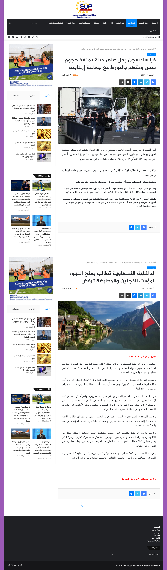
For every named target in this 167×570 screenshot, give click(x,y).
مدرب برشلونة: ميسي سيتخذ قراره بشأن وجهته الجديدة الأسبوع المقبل (23, 121)
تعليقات (15, 95)
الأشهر (47, 95)
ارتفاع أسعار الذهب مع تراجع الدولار (24, 132)
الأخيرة (32, 95)
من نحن (157, 533)
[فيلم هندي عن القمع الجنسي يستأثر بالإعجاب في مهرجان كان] (44, 109)
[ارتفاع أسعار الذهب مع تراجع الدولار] (44, 134)
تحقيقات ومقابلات (56, 23)
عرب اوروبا (142, 49)
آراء (112, 23)
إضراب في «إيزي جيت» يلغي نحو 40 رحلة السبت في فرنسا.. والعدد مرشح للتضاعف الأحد (21, 234)
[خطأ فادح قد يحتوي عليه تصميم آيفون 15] (44, 157)
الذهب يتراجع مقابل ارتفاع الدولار (24, 144)
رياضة (105, 23)
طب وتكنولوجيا (84, 23)
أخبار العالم (120, 23)
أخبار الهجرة (154, 31)
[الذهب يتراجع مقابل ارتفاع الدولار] (44, 146)
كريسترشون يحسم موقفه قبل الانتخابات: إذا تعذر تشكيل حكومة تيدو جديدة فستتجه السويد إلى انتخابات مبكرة (21, 200)
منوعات (96, 23)
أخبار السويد (143, 23)
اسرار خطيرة (71, 23)
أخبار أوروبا (131, 23)
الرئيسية (155, 23)
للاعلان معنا (156, 538)
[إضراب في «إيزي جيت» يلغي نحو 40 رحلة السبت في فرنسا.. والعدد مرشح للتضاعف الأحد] (20, 220)
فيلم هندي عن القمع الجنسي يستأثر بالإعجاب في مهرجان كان (23, 108)
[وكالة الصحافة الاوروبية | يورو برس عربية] (83, 9)
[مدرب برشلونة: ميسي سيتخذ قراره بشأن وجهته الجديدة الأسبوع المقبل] (44, 121)
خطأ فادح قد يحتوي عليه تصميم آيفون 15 (25, 155)
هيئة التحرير (156, 530)
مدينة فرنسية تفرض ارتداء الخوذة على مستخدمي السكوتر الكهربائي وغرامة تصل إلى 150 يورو (42, 199)
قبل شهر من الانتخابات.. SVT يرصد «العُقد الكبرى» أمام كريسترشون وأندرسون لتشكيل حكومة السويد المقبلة (42, 235)
